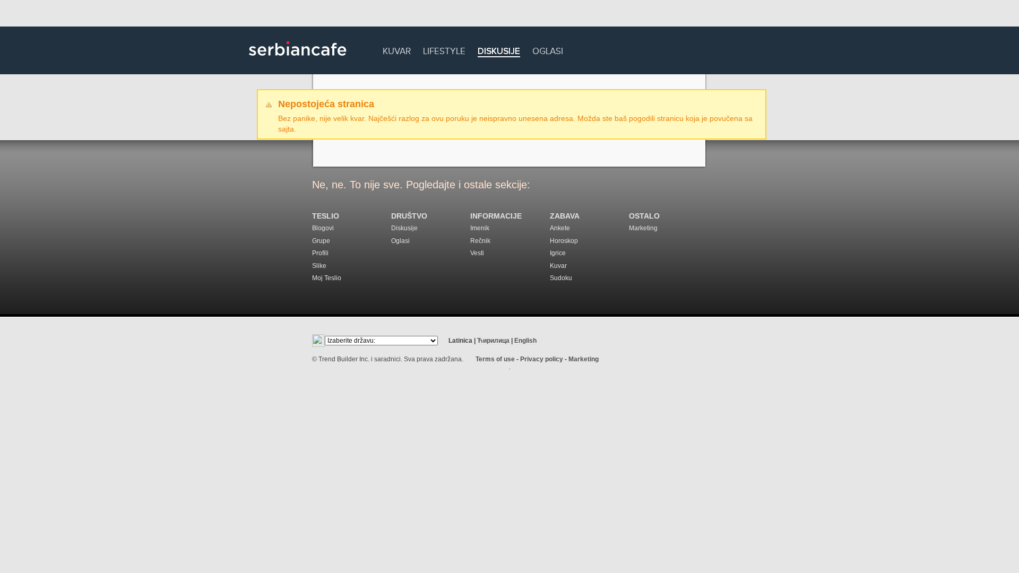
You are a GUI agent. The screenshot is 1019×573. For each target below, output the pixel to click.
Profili (320, 253)
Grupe (321, 241)
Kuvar (397, 49)
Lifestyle (444, 49)
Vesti (477, 253)
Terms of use (495, 359)
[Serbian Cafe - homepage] (298, 59)
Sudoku (561, 278)
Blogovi (323, 228)
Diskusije (499, 51)
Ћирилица (493, 340)
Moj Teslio (326, 278)
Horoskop (564, 241)
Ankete (560, 228)
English (525, 340)
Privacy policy (541, 359)
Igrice (558, 253)
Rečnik (480, 241)
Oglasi (547, 49)
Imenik (479, 228)
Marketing (643, 228)
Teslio (325, 216)
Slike (319, 266)
